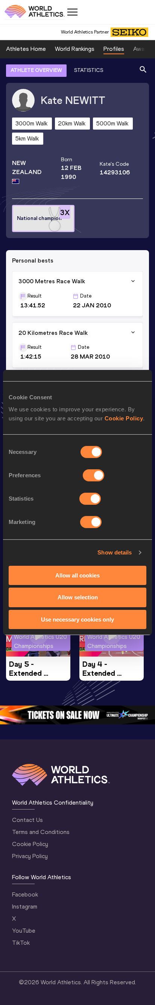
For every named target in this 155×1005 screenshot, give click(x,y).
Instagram (24, 906)
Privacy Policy (30, 856)
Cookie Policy (124, 418)
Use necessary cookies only (77, 619)
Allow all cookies (77, 575)
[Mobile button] (72, 12)
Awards (143, 48)
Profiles (113, 48)
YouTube (23, 930)
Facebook (25, 894)
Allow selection (78, 597)
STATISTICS (88, 70)
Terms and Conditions (41, 831)
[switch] (93, 475)
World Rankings (74, 48)
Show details (114, 552)
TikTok (21, 942)
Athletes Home (26, 48)
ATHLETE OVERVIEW (36, 70)
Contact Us (27, 819)
